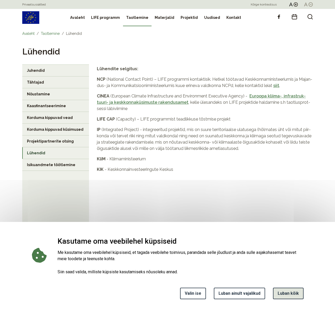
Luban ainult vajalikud (239, 293)
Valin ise (193, 293)
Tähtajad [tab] (35, 82)
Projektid (189, 17)
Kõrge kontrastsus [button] (264, 4)
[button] (293, 4)
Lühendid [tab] (36, 153)
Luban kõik (288, 293)
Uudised (212, 17)
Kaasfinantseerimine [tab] (46, 106)
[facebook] (278, 16)
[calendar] (294, 16)
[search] (310, 16)
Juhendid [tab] (36, 70)
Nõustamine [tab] (38, 94)
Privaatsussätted (34, 4)
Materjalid (164, 17)
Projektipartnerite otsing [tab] (50, 141)
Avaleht (77, 17)
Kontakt (233, 17)
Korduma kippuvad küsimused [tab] (55, 129)
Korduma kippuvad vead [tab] (50, 118)
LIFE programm (105, 17)
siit (276, 85)
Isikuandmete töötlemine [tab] (51, 165)
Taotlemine (137, 17)
